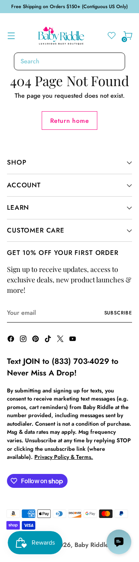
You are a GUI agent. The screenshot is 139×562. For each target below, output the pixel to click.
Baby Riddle (91, 544)
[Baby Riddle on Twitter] (61, 340)
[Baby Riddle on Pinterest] (36, 340)
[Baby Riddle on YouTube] (73, 340)
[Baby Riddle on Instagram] (24, 340)
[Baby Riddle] (61, 36)
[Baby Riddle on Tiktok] (48, 340)
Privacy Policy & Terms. (63, 457)
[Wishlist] (111, 36)
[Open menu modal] (11, 36)
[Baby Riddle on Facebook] (11, 340)
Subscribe (118, 312)
